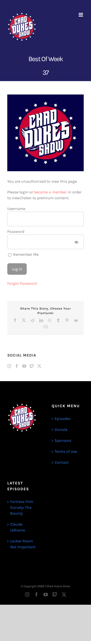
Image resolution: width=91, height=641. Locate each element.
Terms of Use (66, 451)
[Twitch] (32, 366)
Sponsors (63, 440)
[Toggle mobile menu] (81, 14)
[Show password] (76, 242)
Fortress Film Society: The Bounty (21, 507)
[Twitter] (39, 366)
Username (16, 208)
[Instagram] (9, 366)
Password (15, 231)
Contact (62, 462)
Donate (61, 429)
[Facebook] (17, 366)
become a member (50, 192)
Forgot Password (22, 283)
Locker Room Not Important (22, 544)
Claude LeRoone (17, 527)
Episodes (62, 418)
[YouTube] (24, 366)
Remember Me (25, 254)
